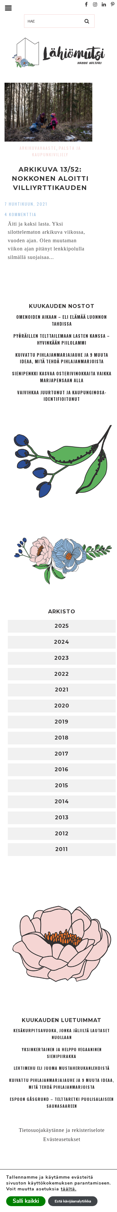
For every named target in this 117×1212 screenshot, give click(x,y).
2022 (61, 674)
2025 (62, 626)
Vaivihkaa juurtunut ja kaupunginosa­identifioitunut (61, 395)
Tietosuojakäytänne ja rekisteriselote (62, 1130)
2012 (62, 833)
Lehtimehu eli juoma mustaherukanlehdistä (62, 1068)
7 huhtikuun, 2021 (26, 204)
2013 (62, 817)
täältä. (68, 1189)
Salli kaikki (26, 1201)
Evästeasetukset (61, 1139)
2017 (62, 754)
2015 (61, 785)
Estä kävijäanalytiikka (73, 1201)
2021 (62, 690)
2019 (62, 722)
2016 (62, 769)
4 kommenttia (20, 214)
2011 (61, 849)
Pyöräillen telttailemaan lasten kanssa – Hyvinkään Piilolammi (61, 339)
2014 (62, 801)
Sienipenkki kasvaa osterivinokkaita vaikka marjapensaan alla (61, 377)
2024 (61, 642)
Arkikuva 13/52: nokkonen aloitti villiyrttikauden (50, 178)
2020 (61, 706)
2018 (62, 738)
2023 (61, 658)
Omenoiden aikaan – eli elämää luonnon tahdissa (61, 320)
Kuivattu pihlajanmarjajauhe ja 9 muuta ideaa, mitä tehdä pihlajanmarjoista (61, 358)
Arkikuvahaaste (38, 148)
